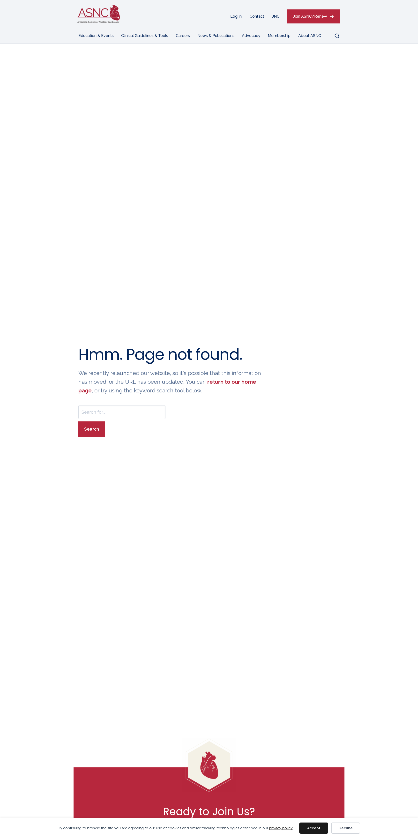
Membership (279, 35)
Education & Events (96, 35)
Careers (183, 35)
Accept (313, 828)
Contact (257, 16)
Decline (346, 828)
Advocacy (251, 35)
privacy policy (281, 828)
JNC (275, 16)
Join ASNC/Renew (310, 16)
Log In (236, 16)
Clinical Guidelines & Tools (144, 35)
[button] (334, 36)
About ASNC (309, 35)
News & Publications (215, 35)
